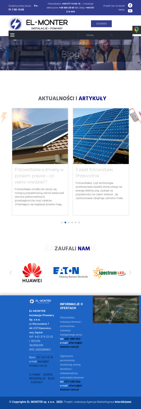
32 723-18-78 (45, 357)
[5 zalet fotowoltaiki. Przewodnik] (100, 162)
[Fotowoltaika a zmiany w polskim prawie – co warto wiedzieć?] (40, 162)
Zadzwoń (101, 24)
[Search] (111, 35)
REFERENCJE (37, 378)
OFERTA (48, 374)
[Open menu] (12, 35)
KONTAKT (37, 382)
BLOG (51, 378)
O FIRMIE (35, 374)
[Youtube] (130, 10)
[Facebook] (130, 5)
